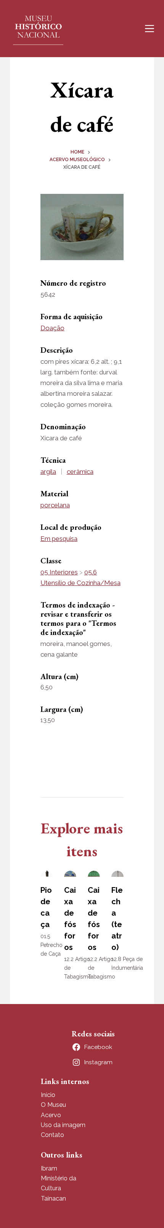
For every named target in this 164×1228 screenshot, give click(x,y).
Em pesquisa (58, 538)
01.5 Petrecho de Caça (51, 945)
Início (48, 1094)
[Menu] (149, 28)
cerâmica (80, 471)
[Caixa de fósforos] (70, 874)
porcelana (55, 505)
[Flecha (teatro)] (117, 874)
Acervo (51, 1115)
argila (48, 471)
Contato (52, 1134)
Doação (52, 328)
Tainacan (53, 1198)
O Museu (53, 1104)
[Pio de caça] (46, 874)
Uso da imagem (63, 1125)
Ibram (49, 1168)
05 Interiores (59, 572)
